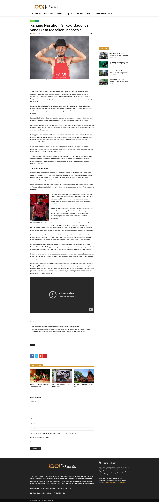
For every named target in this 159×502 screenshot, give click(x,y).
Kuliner (37, 21)
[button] (126, 14)
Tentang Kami (101, 14)
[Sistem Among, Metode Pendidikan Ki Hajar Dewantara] (103, 55)
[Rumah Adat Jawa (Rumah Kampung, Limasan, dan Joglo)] (103, 82)
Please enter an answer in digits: (39, 437)
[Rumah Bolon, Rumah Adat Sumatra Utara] (84, 376)
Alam (51, 14)
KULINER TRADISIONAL (41, 345)
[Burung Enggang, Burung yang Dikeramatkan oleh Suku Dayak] (103, 64)
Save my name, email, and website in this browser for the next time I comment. (55, 433)
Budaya (60, 14)
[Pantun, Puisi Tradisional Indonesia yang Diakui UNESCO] (40, 376)
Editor (33, 33)
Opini (45, 14)
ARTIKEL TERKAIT (36, 365)
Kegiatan (79, 14)
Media (89, 14)
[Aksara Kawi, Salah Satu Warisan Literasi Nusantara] (62, 376)
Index (110, 14)
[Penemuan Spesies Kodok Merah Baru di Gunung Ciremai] (103, 73)
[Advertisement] (95, 7)
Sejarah (69, 14)
